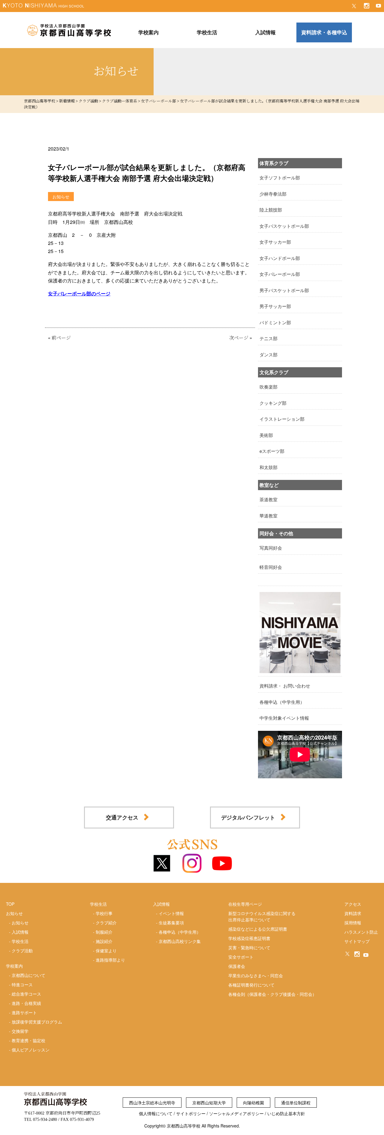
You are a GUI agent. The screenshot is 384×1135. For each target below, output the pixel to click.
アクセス (352, 904)
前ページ (61, 337)
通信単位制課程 (295, 1103)
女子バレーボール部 (280, 274)
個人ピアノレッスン (31, 1050)
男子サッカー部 (275, 306)
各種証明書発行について (251, 985)
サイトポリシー (191, 1113)
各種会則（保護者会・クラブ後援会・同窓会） (272, 994)
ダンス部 (269, 354)
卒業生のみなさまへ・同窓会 (255, 975)
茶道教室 (269, 499)
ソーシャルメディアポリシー (236, 1113)
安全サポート (241, 957)
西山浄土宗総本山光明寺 (152, 1103)
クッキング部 (273, 403)
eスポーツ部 (272, 451)
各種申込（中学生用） (282, 702)
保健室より (106, 950)
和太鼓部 (269, 467)
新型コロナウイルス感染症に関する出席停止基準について (262, 916)
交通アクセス (122, 817)
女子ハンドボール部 (280, 258)
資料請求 (352, 913)
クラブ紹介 (106, 923)
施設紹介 (104, 941)
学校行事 (104, 913)
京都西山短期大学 (209, 1103)
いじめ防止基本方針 (286, 1113)
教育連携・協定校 (28, 1040)
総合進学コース (26, 994)
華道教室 (269, 515)
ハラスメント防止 (361, 932)
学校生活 (20, 941)
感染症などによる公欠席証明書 (257, 929)
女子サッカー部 (275, 242)
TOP (10, 904)
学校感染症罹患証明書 (249, 938)
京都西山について (28, 975)
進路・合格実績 (26, 1003)
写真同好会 (271, 548)
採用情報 (352, 923)
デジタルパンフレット (248, 817)
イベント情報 (171, 913)
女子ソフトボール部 (280, 177)
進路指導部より (110, 960)
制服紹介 (104, 932)
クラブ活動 (22, 950)
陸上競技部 (271, 209)
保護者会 (236, 966)
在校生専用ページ (245, 904)
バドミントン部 (275, 322)
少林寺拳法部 (273, 194)
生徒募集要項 (171, 923)
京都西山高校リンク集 (180, 941)
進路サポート (24, 1012)
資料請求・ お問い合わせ (285, 685)
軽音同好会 (271, 567)
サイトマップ (357, 941)
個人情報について (155, 1113)
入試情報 (20, 932)
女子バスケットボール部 (284, 226)
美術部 (266, 435)
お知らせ (20, 923)
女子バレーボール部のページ (79, 293)
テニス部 (269, 338)
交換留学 (20, 1031)
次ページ (238, 337)
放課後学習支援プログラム (37, 1022)
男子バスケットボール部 (284, 290)
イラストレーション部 (282, 419)
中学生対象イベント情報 (284, 718)
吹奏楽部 (269, 386)
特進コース (22, 984)
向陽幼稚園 (253, 1103)
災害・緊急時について (249, 947)
